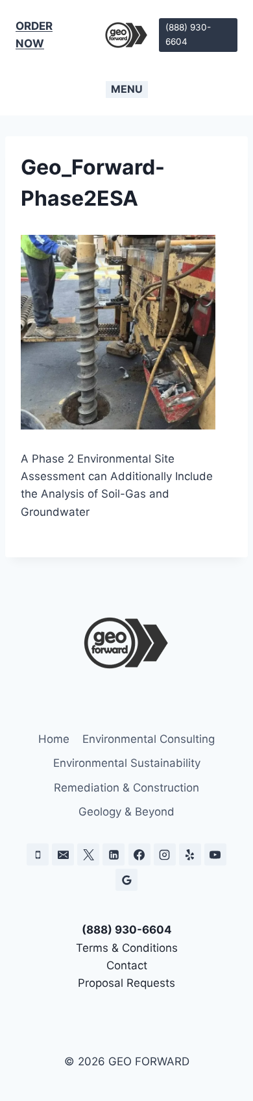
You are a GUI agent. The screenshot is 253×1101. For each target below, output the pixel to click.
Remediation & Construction (126, 787)
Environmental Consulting (148, 738)
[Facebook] (139, 854)
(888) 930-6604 (188, 34)
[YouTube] (215, 854)
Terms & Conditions (127, 947)
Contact (126, 965)
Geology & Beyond (126, 811)
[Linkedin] (113, 854)
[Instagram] (165, 854)
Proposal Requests (126, 982)
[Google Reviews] (126, 880)
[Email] (63, 854)
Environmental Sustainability (126, 762)
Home (53, 738)
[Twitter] (88, 854)
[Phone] (38, 854)
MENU (127, 88)
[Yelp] (190, 854)
